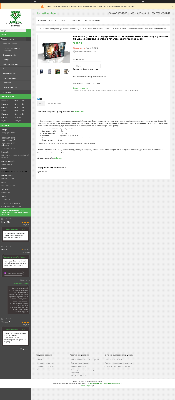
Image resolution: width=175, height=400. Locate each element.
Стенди (6, 60)
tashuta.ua (57, 158)
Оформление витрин (44, 370)
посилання (78, 111)
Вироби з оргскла (9, 73)
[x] (41, 99)
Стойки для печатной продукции (117, 366)
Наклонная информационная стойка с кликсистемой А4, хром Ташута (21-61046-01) (14, 235)
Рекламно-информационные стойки (118, 363)
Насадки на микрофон (79, 375)
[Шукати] (28, 30)
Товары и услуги (7, 39)
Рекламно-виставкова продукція (11, 49)
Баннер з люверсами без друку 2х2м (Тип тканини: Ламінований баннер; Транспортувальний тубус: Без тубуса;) (15, 337)
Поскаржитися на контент (94, 383)
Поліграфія (7, 83)
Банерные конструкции (46, 366)
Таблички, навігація (10, 64)
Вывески (40, 359)
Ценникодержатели (78, 366)
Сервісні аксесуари (10, 87)
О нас (63, 20)
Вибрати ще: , (85, 69)
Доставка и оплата (92, 20)
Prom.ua (99, 381)
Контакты (76, 20)
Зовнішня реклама (10, 43)
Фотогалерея (6, 92)
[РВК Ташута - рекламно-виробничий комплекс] (15, 17)
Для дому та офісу (9, 55)
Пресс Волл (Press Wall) (113, 359)
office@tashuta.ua (8, 185)
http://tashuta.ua (7, 178)
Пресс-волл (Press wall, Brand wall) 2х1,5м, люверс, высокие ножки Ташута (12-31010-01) (15, 263)
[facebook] (39, 99)
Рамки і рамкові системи (12, 69)
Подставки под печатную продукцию (85, 359)
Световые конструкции (45, 363)
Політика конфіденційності (113, 383)
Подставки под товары (79, 363)
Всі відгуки (24, 349)
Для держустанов (9, 78)
